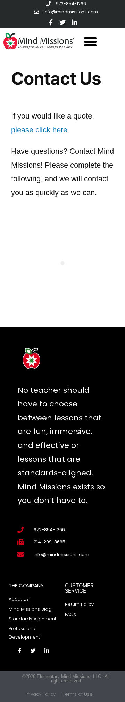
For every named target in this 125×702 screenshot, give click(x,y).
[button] (90, 41)
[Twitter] (62, 22)
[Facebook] (51, 22)
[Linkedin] (74, 22)
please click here (39, 129)
